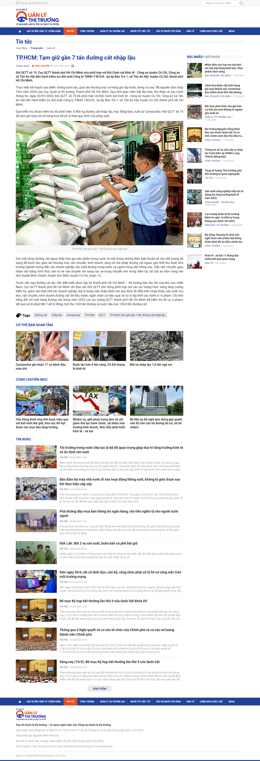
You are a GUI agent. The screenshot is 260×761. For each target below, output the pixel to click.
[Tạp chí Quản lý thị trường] (37, 16)
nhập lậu (57, 315)
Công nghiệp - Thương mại (219, 202)
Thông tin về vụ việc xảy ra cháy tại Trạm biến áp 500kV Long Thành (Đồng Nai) (224, 153)
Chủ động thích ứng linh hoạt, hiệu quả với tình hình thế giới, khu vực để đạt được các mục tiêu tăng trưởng (42, 423)
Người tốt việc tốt (140, 31)
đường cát (41, 315)
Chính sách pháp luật (211, 31)
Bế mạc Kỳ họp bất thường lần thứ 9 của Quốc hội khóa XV (103, 601)
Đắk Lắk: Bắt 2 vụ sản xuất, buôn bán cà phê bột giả (98, 543)
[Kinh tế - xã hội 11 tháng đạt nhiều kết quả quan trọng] (194, 261)
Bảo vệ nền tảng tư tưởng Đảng (44, 31)
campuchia (73, 315)
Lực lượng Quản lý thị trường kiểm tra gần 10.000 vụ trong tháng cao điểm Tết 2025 (222, 217)
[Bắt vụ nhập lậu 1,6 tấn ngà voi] (156, 346)
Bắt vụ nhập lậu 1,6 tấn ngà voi (151, 364)
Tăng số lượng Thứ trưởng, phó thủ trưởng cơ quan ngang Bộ (223, 172)
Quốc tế (51, 48)
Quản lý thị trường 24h (112, 31)
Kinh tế (190, 31)
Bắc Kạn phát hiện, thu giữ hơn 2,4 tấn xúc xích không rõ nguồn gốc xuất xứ (223, 110)
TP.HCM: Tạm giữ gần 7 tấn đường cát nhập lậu (137, 315)
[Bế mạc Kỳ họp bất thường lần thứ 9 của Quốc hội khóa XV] (36, 610)
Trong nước (36, 48)
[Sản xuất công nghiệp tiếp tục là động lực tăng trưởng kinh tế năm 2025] (194, 196)
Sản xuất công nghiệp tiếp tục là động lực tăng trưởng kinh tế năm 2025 (224, 195)
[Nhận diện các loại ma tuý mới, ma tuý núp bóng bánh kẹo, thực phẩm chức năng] (194, 70)
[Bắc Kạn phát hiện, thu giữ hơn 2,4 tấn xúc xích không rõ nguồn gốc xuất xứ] (194, 111)
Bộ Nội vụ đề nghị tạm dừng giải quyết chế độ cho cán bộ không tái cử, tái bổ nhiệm (156, 423)
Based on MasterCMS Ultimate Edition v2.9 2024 (41, 755)
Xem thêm (99, 688)
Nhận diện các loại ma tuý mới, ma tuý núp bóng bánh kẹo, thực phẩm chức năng (224, 68)
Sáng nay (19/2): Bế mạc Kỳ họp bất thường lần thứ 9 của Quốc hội (110, 662)
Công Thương (87, 31)
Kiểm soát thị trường (217, 225)
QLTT (102, 315)
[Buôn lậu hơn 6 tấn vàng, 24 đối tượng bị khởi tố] (99, 346)
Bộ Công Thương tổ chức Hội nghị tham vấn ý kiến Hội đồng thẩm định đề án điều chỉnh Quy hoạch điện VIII (224, 238)
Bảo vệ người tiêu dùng (168, 31)
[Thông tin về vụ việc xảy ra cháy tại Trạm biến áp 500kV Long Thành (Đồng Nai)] (194, 155)
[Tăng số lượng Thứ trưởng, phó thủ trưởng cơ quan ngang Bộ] (194, 176)
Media (232, 31)
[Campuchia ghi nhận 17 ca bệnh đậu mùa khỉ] (42, 346)
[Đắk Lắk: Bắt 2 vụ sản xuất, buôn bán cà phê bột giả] (36, 552)
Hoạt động (21, 48)
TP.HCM (89, 315)
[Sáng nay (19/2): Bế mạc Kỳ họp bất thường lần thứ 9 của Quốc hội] (36, 671)
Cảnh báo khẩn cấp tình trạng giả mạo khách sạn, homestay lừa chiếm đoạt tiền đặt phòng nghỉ (223, 89)
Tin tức (70, 31)
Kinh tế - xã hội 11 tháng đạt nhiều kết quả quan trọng (222, 257)
